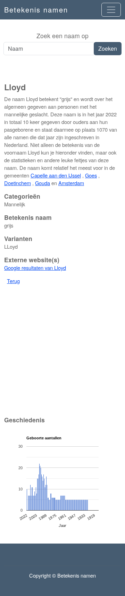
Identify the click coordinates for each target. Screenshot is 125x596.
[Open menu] (111, 10)
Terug (13, 280)
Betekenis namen (36, 10)
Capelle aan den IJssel (56, 175)
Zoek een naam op (62, 35)
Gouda (42, 183)
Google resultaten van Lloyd (35, 267)
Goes (91, 175)
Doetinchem (17, 183)
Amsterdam (71, 183)
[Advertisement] (62, 69)
